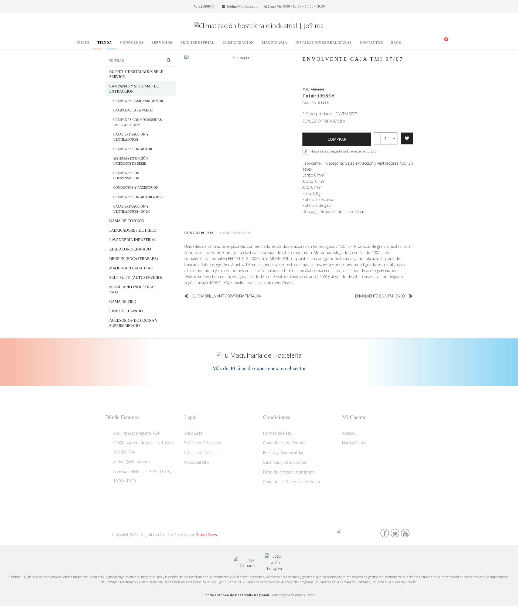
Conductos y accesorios (135, 187)
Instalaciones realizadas (323, 43)
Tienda (104, 43)
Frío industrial (197, 43)
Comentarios (236, 233)
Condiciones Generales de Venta (291, 481)
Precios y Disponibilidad (284, 452)
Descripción (199, 233)
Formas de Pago (277, 433)
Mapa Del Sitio (197, 462)
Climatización (238, 43)
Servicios (162, 43)
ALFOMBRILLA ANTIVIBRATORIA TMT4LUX (226, 296)
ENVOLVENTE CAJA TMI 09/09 (380, 296)
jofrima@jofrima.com (242, 6)
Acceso (348, 433)
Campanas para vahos (133, 110)
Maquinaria (274, 43)
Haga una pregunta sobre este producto (344, 151)
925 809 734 (124, 452)
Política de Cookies (200, 452)
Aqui (360, 211)
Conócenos (132, 43)
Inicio (82, 43)
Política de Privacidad (202, 442)
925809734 (207, 6)
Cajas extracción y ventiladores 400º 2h (379, 163)
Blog (396, 43)
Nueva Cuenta (354, 442)
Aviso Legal (193, 433)
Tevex (307, 169)
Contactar (371, 43)
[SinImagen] (239, 58)
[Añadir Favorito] (407, 138)
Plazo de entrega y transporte (289, 472)
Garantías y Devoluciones (285, 462)
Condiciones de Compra (284, 442)
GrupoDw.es (206, 534)
